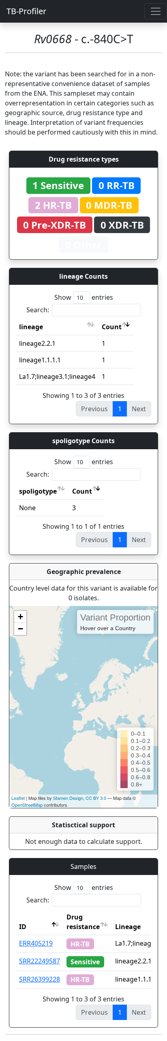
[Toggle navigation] (155, 11)
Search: (37, 309)
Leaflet (18, 798)
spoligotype (38, 491)
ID (22, 926)
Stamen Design (68, 798)
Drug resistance (83, 922)
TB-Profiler (26, 11)
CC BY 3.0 (96, 798)
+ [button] (20, 617)
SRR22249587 (39, 961)
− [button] (20, 629)
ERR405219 (36, 943)
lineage (31, 326)
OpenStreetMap (27, 804)
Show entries (83, 297)
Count (112, 326)
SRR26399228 (39, 979)
